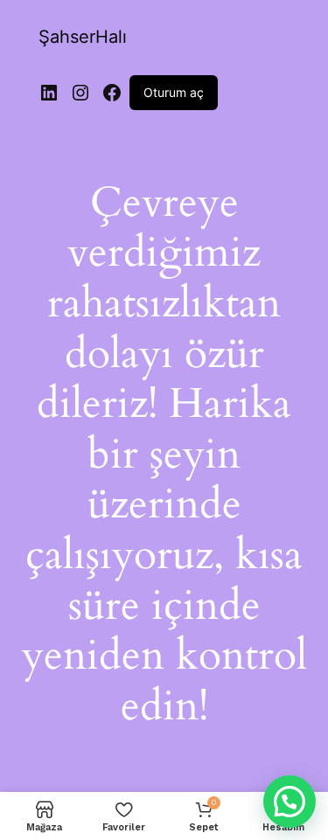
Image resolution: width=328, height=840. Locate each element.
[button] (289, 801)
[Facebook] (111, 92)
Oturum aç (173, 92)
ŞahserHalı (82, 36)
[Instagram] (80, 92)
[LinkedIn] (48, 92)
